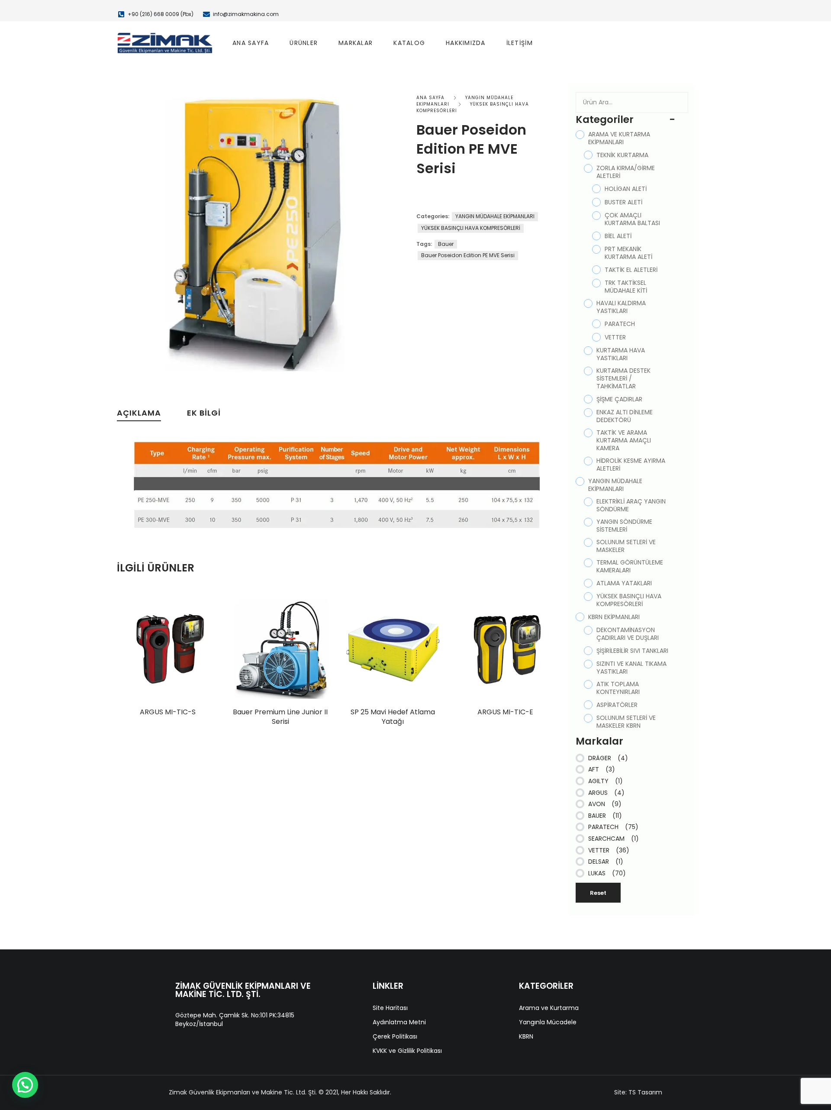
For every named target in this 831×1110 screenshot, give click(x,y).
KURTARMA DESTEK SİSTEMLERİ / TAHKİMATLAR (623, 378)
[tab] (139, 415)
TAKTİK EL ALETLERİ (631, 270)
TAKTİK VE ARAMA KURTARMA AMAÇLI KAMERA (623, 440)
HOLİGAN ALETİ (626, 189)
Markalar (355, 43)
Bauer (446, 244)
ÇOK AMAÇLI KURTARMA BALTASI (632, 219)
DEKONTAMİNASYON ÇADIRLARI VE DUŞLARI (627, 634)
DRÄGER (608, 758)
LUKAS (607, 873)
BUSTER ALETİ (623, 202)
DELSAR (605, 861)
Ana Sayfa (250, 43)
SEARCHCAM (613, 838)
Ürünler (304, 43)
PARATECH (620, 324)
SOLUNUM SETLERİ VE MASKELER (626, 546)
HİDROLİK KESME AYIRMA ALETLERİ (630, 464)
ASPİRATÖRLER (617, 705)
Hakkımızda (466, 43)
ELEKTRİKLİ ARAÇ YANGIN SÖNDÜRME (631, 505)
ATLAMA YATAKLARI (624, 583)
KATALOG (409, 43)
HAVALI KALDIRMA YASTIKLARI (621, 307)
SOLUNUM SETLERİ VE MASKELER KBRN (626, 721)
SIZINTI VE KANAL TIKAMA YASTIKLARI (631, 667)
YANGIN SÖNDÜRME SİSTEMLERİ (624, 525)
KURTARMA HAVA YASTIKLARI (620, 354)
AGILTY (605, 781)
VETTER (615, 337)
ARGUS (606, 792)
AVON (605, 804)
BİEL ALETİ (618, 236)
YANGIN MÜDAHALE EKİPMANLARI (495, 216)
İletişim (519, 43)
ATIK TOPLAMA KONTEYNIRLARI (618, 688)
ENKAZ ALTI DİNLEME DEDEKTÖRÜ (624, 416)
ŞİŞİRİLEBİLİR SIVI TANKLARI (632, 651)
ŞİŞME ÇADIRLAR (619, 399)
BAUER (605, 815)
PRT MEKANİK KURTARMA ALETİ (628, 253)
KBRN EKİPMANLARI (614, 617)
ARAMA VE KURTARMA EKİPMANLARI (619, 138)
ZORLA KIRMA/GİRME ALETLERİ (625, 172)
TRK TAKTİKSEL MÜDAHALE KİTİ (626, 286)
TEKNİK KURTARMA (622, 155)
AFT (601, 769)
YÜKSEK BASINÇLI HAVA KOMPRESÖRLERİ (470, 228)
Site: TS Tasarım (638, 1092)
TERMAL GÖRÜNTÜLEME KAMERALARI (629, 566)
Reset (598, 893)
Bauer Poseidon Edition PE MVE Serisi (468, 255)
